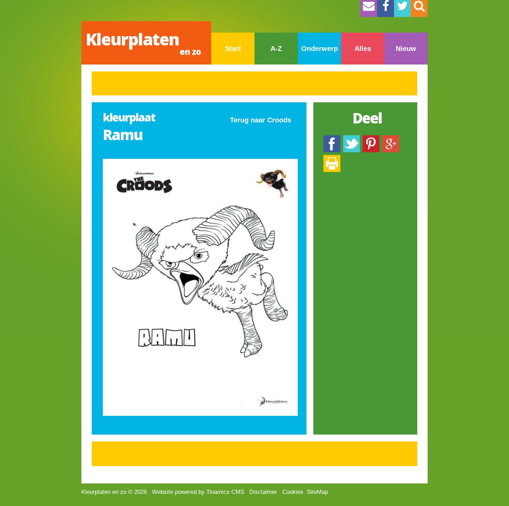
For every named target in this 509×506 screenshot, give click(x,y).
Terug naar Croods (260, 120)
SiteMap (317, 492)
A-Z (276, 48)
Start (233, 48)
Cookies (292, 492)
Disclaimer (263, 492)
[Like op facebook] (331, 138)
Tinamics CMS (225, 492)
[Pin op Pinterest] (371, 138)
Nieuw (406, 48)
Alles (363, 48)
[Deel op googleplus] (390, 138)
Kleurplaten (143, 42)
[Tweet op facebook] (351, 138)
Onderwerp (319, 48)
